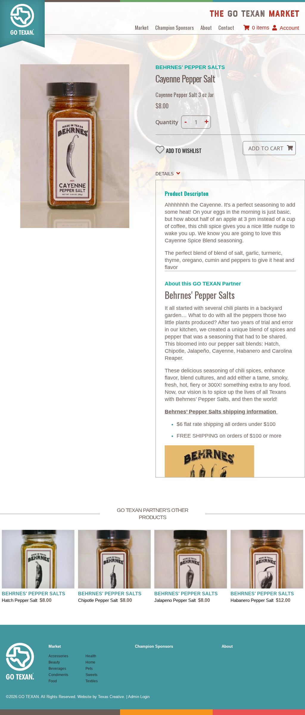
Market (142, 27)
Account (289, 28)
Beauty (54, 662)
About (206, 27)
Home (90, 662)
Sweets (91, 675)
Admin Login (139, 696)
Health (90, 656)
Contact (226, 27)
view (38, 567)
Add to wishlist (184, 150)
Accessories (58, 656)
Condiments (58, 675)
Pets (89, 668)
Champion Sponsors (174, 27)
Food (53, 681)
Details (164, 173)
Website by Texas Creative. (101, 696)
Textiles (91, 681)
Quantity (166, 122)
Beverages (57, 668)
